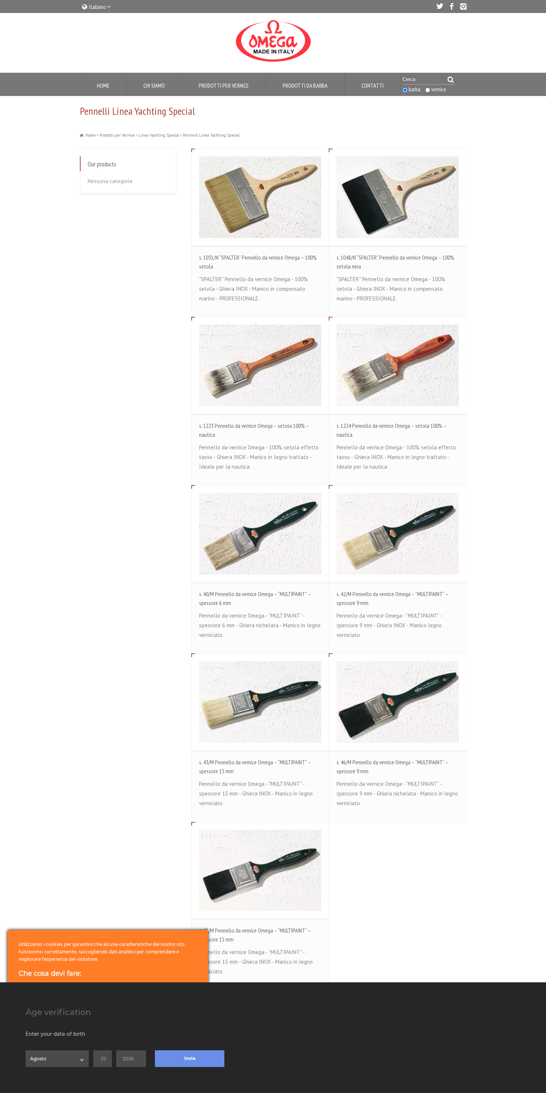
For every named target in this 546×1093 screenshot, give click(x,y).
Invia (189, 1058)
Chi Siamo (154, 85)
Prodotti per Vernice (224, 85)
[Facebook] (451, 6)
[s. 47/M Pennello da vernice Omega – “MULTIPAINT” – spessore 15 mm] (260, 870)
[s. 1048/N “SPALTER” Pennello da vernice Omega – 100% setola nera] (398, 197)
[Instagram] (463, 6)
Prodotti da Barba (305, 85)
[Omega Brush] (273, 61)
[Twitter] (439, 6)
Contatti (372, 85)
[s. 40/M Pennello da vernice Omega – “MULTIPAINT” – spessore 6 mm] (260, 533)
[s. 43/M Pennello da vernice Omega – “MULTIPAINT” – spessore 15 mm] (260, 701)
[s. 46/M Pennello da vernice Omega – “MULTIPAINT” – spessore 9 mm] (398, 701)
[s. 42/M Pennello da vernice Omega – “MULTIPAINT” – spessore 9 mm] (398, 533)
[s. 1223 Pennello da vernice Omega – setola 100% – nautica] (260, 365)
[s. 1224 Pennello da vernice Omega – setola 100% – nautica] (398, 365)
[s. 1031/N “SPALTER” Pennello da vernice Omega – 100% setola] (260, 197)
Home (103, 85)
